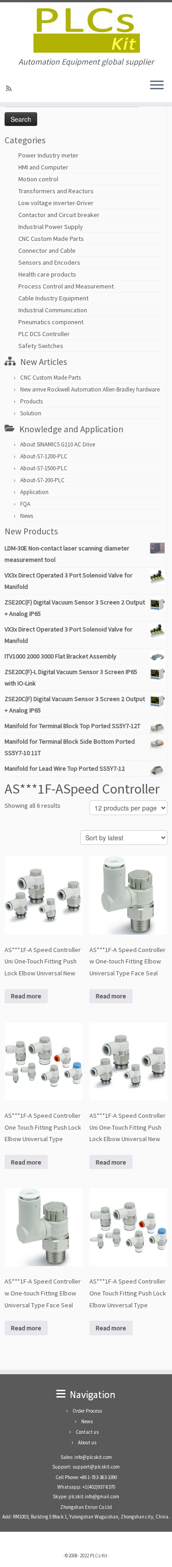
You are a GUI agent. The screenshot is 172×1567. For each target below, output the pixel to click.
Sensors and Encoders (49, 262)
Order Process (87, 1411)
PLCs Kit (98, 1555)
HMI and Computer (43, 167)
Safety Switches (40, 346)
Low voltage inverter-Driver (56, 203)
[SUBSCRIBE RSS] (10, 88)
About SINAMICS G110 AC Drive (57, 444)
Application (34, 492)
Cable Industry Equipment (53, 298)
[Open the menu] (157, 85)
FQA (25, 504)
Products (31, 401)
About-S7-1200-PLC (43, 456)
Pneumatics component (50, 322)
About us (87, 1442)
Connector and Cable (47, 250)
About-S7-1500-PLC (43, 468)
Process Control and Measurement (66, 286)
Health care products (47, 274)
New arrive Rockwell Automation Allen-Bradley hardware (90, 389)
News (26, 516)
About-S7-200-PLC (42, 480)
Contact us (87, 1432)
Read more (26, 996)
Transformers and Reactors (56, 191)
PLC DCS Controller (44, 334)
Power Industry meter (48, 155)
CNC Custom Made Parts (51, 238)
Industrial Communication (52, 310)
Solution (30, 413)
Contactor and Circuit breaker (59, 215)
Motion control (38, 179)
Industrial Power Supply (50, 227)
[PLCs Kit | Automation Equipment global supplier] (86, 30)
